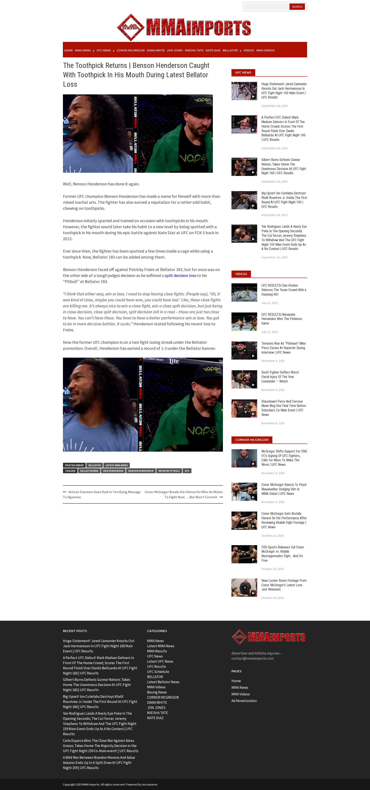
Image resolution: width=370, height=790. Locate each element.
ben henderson (113, 470)
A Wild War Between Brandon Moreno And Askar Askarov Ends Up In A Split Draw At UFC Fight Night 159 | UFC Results (99, 762)
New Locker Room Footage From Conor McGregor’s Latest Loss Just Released (284, 585)
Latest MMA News (117, 465)
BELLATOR (155, 676)
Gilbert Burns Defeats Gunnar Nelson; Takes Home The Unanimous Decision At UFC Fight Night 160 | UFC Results (283, 166)
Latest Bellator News (163, 682)
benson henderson (141, 470)
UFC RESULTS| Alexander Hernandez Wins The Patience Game (281, 319)
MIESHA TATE (157, 712)
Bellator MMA (89, 470)
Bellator (230, 50)
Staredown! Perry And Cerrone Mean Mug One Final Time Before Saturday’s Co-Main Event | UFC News (283, 408)
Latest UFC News (160, 661)
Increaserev (150, 784)
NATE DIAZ (155, 718)
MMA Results (157, 651)
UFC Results (156, 666)
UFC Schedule (158, 671)
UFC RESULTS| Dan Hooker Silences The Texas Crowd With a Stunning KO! (283, 289)
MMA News (83, 50)
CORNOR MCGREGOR (163, 697)
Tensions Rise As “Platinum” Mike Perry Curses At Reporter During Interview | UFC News (283, 347)
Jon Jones (175, 50)
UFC (187, 470)
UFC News (104, 50)
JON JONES (156, 707)
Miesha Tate (194, 50)
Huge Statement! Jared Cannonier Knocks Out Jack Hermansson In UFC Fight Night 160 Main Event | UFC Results (284, 90)
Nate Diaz (213, 50)
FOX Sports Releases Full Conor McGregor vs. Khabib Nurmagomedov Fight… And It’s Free (282, 553)
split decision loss (180, 275)
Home (68, 50)
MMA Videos (265, 50)
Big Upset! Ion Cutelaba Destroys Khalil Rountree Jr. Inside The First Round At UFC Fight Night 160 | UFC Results (284, 199)
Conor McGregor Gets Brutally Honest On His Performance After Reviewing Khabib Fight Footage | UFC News (284, 520)
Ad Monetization (244, 700)
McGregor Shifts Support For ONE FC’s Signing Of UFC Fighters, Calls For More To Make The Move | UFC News (284, 458)
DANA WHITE (157, 702)
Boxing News (157, 692)
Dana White (156, 50)
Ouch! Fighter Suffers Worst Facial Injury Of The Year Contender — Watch (280, 376)
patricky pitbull (169, 470)
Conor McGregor (131, 50)
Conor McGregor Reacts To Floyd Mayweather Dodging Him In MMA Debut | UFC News (283, 489)
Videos (248, 50)
